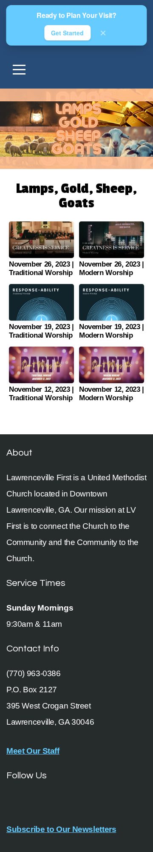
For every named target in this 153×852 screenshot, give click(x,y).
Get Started (67, 33)
